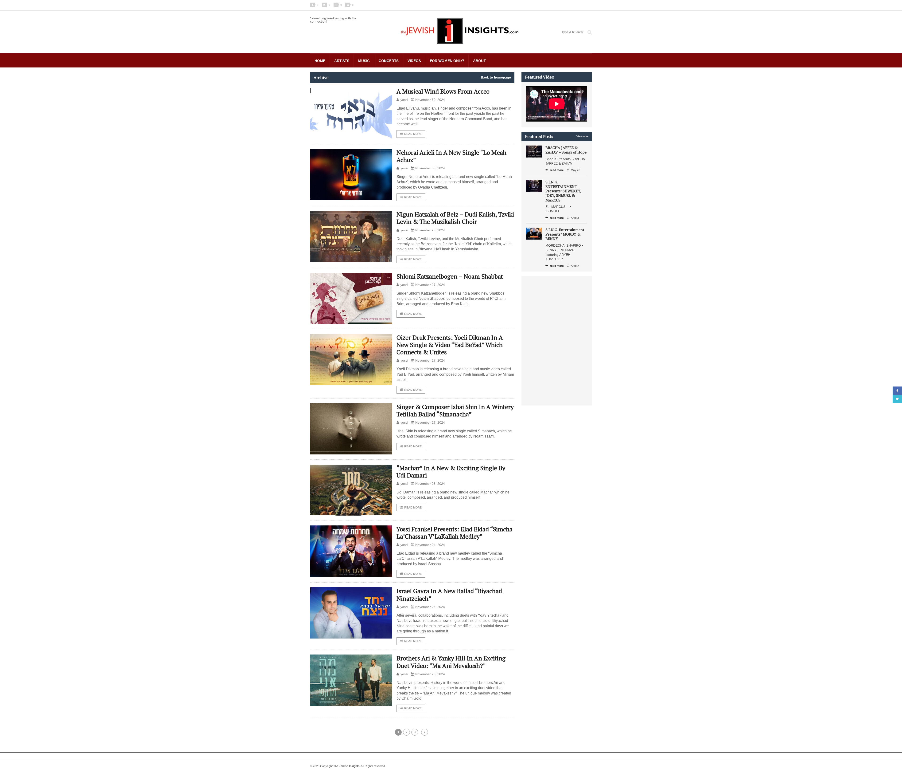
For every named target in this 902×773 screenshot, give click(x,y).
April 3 (575, 218)
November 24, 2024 (430, 545)
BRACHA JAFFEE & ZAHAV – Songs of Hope (566, 150)
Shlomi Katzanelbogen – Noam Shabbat (450, 276)
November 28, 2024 (430, 230)
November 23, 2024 (430, 607)
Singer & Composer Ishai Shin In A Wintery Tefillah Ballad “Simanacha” (455, 410)
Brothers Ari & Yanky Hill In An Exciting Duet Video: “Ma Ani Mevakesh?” (451, 661)
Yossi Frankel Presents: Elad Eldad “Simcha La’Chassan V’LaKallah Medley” (455, 532)
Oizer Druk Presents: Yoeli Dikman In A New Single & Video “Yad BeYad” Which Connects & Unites (450, 344)
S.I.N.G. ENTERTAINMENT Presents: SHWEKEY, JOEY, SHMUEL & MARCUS (563, 191)
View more (582, 136)
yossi (404, 100)
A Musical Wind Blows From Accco (443, 91)
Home (320, 61)
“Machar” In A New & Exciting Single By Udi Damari (451, 471)
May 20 (575, 170)
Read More (413, 134)
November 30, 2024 (430, 100)
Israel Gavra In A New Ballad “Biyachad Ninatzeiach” (449, 594)
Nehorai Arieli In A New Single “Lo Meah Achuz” (451, 156)
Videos (414, 61)
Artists (341, 61)
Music (364, 61)
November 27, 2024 (430, 285)
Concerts (389, 61)
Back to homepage (496, 77)
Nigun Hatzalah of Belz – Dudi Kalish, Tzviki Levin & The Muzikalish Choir (455, 217)
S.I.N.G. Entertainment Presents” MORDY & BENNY (564, 234)
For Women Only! (447, 61)
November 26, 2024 (430, 483)
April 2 (575, 265)
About (479, 61)
